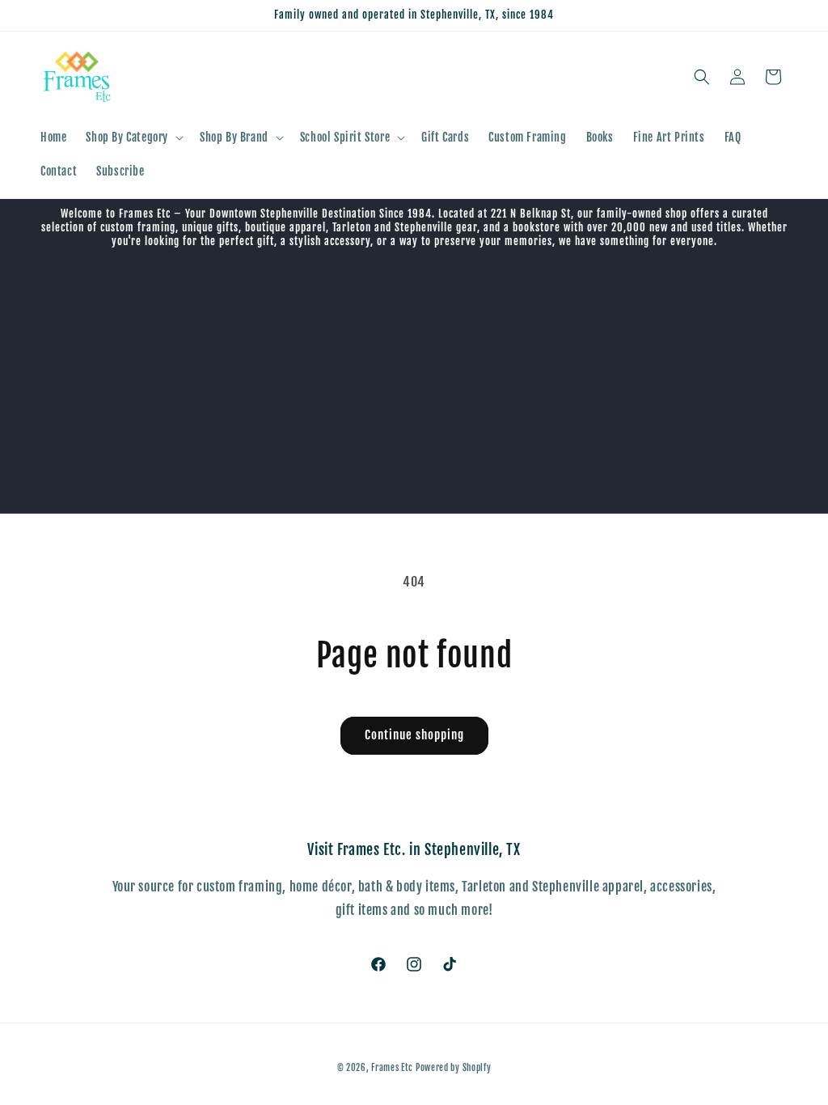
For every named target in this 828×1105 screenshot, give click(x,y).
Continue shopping (414, 735)
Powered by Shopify (454, 1067)
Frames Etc (393, 1067)
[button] (133, 138)
